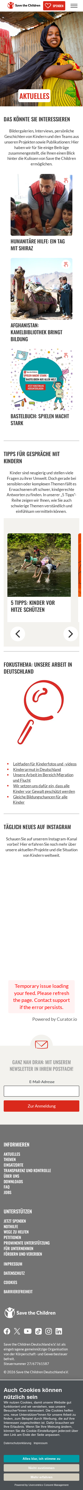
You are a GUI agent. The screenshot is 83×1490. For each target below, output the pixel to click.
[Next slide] (70, 634)
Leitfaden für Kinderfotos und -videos (45, 763)
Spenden (58, 5)
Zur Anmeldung (42, 1105)
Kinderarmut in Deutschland (37, 769)
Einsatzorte (13, 1165)
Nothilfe (11, 1226)
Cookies (10, 1282)
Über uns (11, 1176)
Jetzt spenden (15, 1221)
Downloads (13, 1181)
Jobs (7, 1192)
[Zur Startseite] (24, 5)
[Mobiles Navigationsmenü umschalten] (74, 6)
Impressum (13, 1264)
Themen (10, 1159)
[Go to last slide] (17, 634)
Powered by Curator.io (54, 1019)
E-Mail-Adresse (42, 1082)
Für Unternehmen (18, 1248)
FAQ (7, 1187)
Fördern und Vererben (23, 1254)
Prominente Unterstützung (27, 1243)
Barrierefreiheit (18, 1291)
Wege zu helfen (16, 1232)
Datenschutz (14, 1273)
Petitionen (12, 1237)
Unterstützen (18, 1211)
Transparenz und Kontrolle (27, 1170)
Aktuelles (12, 1154)
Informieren (16, 1144)
